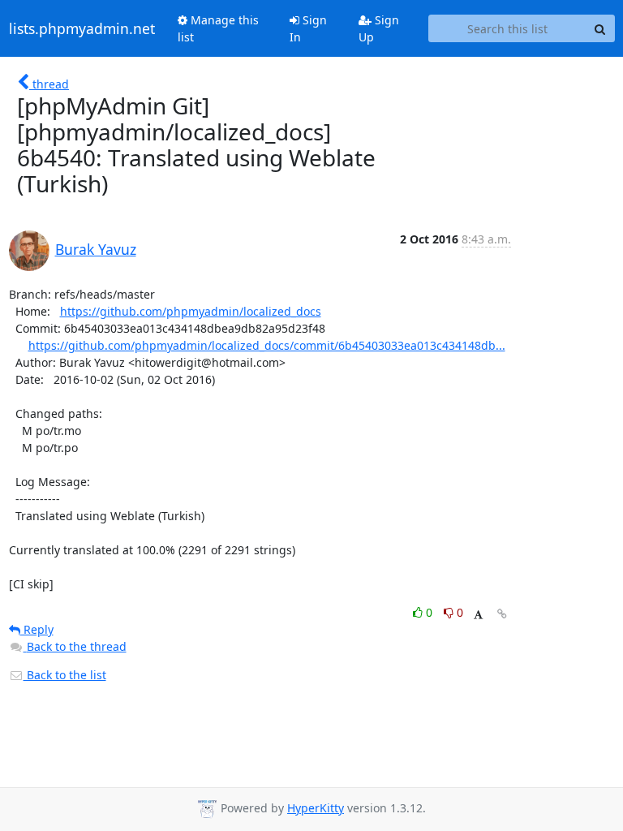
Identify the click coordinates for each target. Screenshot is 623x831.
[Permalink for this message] (502, 614)
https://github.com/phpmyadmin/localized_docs (190, 311)
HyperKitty (315, 808)
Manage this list (218, 28)
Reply (37, 629)
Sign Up (379, 28)
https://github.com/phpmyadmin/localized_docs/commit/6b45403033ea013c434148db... (266, 345)
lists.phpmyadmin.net (82, 28)
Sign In (308, 28)
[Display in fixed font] (478, 615)
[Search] (600, 28)
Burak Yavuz (95, 249)
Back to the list (65, 674)
